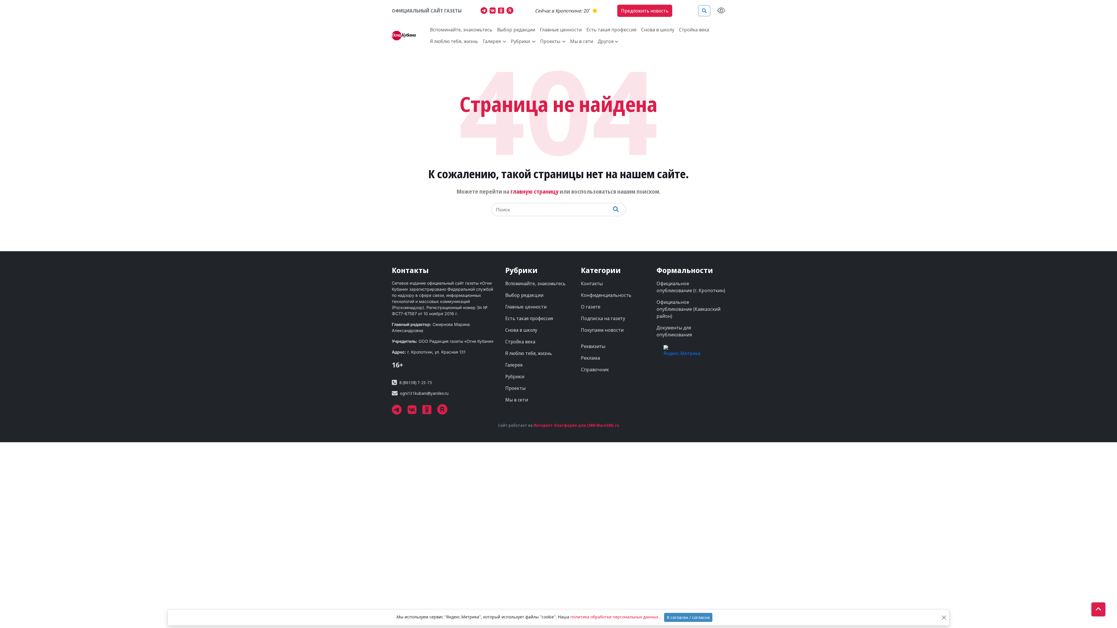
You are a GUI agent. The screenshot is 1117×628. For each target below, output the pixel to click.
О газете (590, 307)
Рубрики (514, 376)
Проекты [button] (550, 41)
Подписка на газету (603, 318)
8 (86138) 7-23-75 (415, 382)
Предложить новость (644, 11)
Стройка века (694, 29)
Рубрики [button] (521, 41)
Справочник (595, 369)
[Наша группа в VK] (494, 11)
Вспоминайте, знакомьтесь (461, 29)
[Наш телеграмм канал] (485, 11)
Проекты (515, 388)
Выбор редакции (516, 29)
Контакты (592, 283)
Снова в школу (657, 29)
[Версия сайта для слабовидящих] (721, 11)
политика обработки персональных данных (614, 617)
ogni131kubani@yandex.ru (424, 393)
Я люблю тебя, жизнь (454, 41)
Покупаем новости (602, 330)
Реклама (590, 358)
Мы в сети (581, 41)
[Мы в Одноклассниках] (502, 11)
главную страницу (534, 191)
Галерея (513, 365)
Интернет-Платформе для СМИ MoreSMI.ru (576, 425)
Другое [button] (606, 41)
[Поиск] (704, 10)
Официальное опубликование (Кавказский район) (689, 309)
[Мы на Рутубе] (511, 11)
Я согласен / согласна (688, 617)
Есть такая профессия (611, 29)
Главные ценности (561, 29)
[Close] (944, 617)
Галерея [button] (492, 41)
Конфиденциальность (606, 295)
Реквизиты (593, 346)
